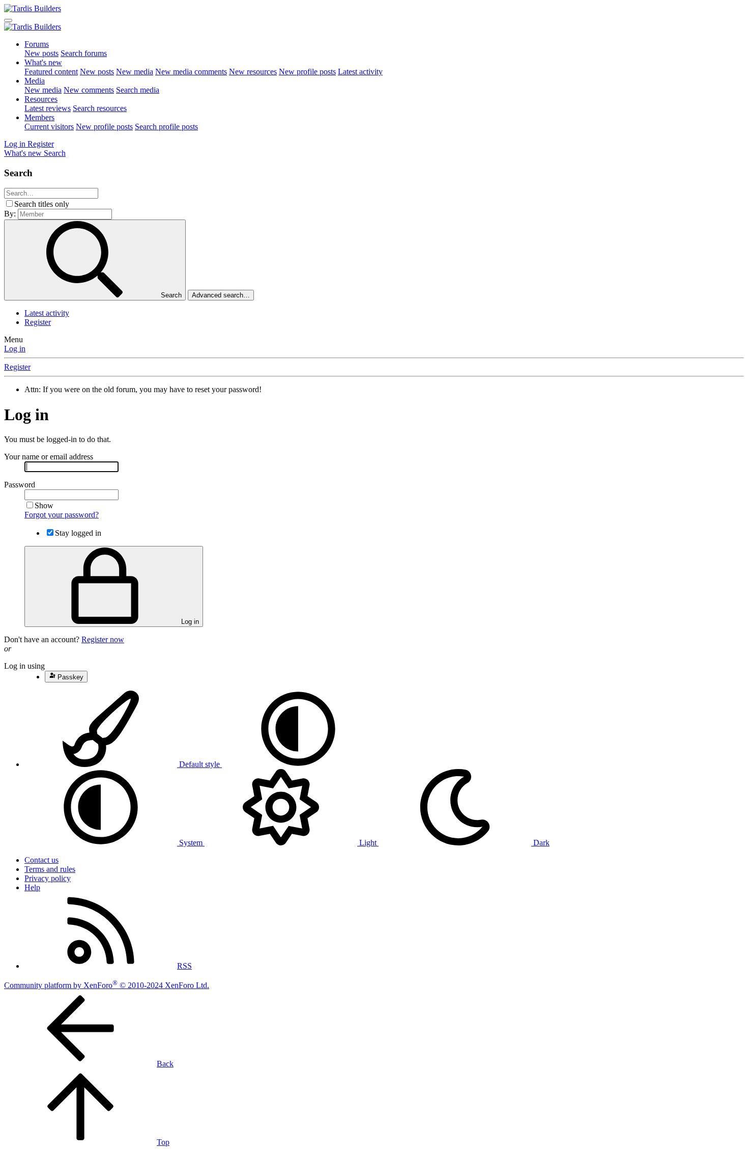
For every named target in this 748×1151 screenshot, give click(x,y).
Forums (36, 44)
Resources (40, 99)
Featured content (51, 71)
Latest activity (360, 71)
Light (368, 842)
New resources (253, 71)
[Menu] (8, 20)
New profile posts (307, 71)
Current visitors (49, 126)
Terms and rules (49, 869)
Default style (199, 764)
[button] (298, 764)
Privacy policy (47, 878)
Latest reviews (47, 108)
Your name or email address (48, 456)
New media (134, 71)
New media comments (191, 71)
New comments (89, 90)
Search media (137, 90)
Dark (540, 842)
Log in (14, 348)
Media (34, 80)
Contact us (41, 860)
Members (39, 117)
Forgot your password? (61, 514)
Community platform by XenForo (106, 985)
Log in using (24, 666)
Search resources (100, 108)
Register (37, 322)
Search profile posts (166, 126)
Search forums (84, 53)
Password (19, 484)
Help (32, 887)
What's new (43, 62)
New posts (41, 53)
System (191, 842)
